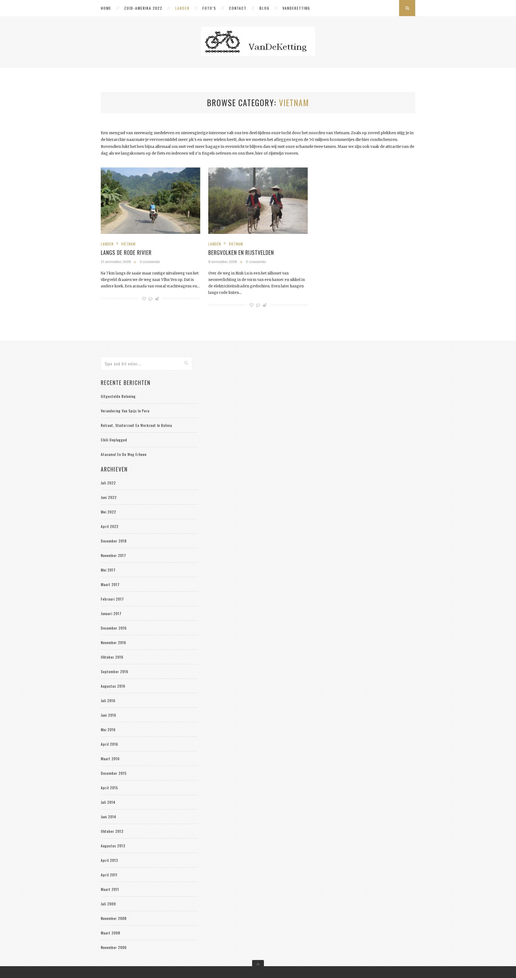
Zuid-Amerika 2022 (143, 8)
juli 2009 (108, 903)
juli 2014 (108, 802)
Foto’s (209, 8)
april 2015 (109, 787)
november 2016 (113, 642)
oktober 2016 (112, 657)
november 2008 (114, 918)
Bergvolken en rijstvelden (241, 252)
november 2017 (113, 555)
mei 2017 (108, 570)
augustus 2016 (113, 686)
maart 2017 (110, 584)
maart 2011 (110, 889)
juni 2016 (108, 715)
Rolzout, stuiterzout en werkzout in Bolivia (136, 425)
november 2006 (114, 947)
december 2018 (114, 541)
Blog (264, 8)
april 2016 (109, 744)
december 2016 (114, 628)
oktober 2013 (112, 831)
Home (106, 8)
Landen (182, 8)
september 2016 (114, 671)
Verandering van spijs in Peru (125, 410)
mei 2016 (108, 729)
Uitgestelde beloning (118, 396)
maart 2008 (110, 933)
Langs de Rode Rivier (126, 252)
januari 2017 (111, 613)
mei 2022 (108, 512)
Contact (237, 8)
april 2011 (109, 874)
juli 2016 (108, 700)
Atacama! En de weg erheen (123, 454)
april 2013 (109, 860)
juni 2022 (109, 497)
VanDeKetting (296, 8)
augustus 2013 (113, 845)
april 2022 (110, 526)
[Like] (144, 298)
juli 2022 (108, 483)
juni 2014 (108, 816)
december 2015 (114, 773)
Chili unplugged (114, 439)
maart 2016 (110, 758)
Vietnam (128, 244)
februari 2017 (112, 599)
